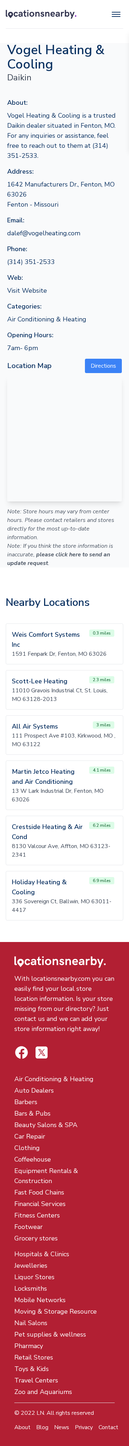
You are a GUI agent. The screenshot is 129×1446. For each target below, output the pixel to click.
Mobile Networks (40, 1300)
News (61, 1427)
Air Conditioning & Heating (46, 319)
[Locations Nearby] (41, 14)
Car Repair (29, 1136)
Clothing (27, 1148)
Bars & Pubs (32, 1113)
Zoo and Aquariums (43, 1392)
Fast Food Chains (39, 1192)
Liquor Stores (34, 1277)
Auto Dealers (34, 1090)
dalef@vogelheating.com (43, 233)
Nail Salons (30, 1323)
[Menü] (116, 14)
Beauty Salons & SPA (45, 1125)
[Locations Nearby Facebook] (41, 1052)
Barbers (25, 1102)
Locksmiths (30, 1288)
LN (40, 1413)
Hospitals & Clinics (41, 1254)
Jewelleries (30, 1265)
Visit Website (27, 290)
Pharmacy (28, 1346)
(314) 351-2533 (31, 262)
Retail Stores (33, 1357)
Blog (42, 1427)
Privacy (84, 1427)
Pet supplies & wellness (50, 1334)
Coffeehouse (32, 1159)
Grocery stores (36, 1238)
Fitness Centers (37, 1215)
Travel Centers (36, 1380)
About (22, 1427)
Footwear (28, 1227)
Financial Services (40, 1204)
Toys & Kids (31, 1369)
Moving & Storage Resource (55, 1311)
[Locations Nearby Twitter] (21, 1052)
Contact (108, 1427)
